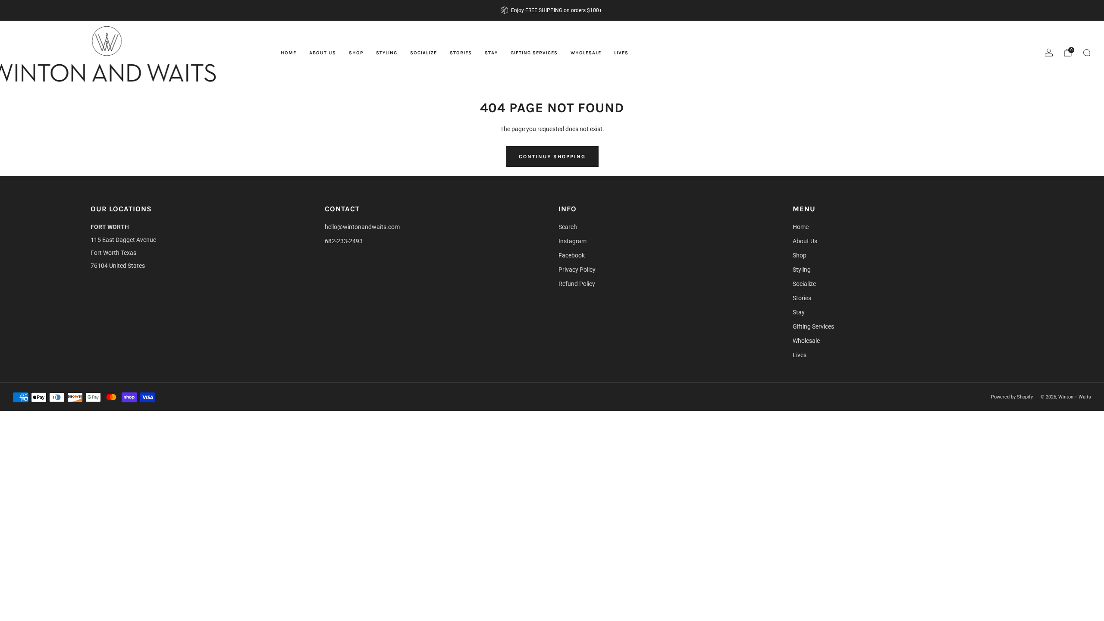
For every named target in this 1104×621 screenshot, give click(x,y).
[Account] (1048, 52)
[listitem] (552, 10)
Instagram (572, 241)
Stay (491, 53)
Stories (461, 53)
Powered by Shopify (1012, 397)
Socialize (423, 53)
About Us (322, 53)
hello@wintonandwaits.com (362, 226)
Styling (386, 53)
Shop (356, 53)
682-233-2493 (344, 241)
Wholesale (586, 53)
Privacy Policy (577, 269)
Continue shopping (552, 157)
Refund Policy (576, 283)
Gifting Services (534, 53)
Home (288, 53)
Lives (621, 53)
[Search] (1086, 52)
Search (567, 226)
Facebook (571, 255)
